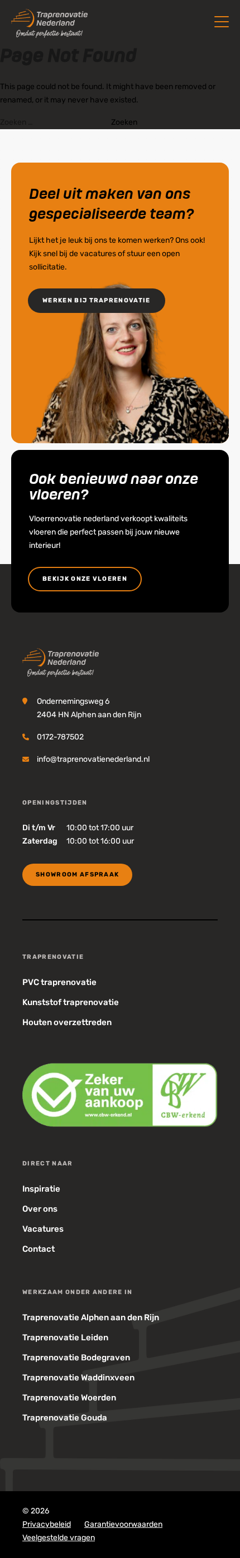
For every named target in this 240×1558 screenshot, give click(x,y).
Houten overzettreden (67, 1022)
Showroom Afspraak (77, 874)
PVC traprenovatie (59, 982)
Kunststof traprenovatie (70, 1002)
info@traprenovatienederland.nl (93, 759)
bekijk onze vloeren (84, 578)
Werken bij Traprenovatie (96, 300)
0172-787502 (60, 737)
